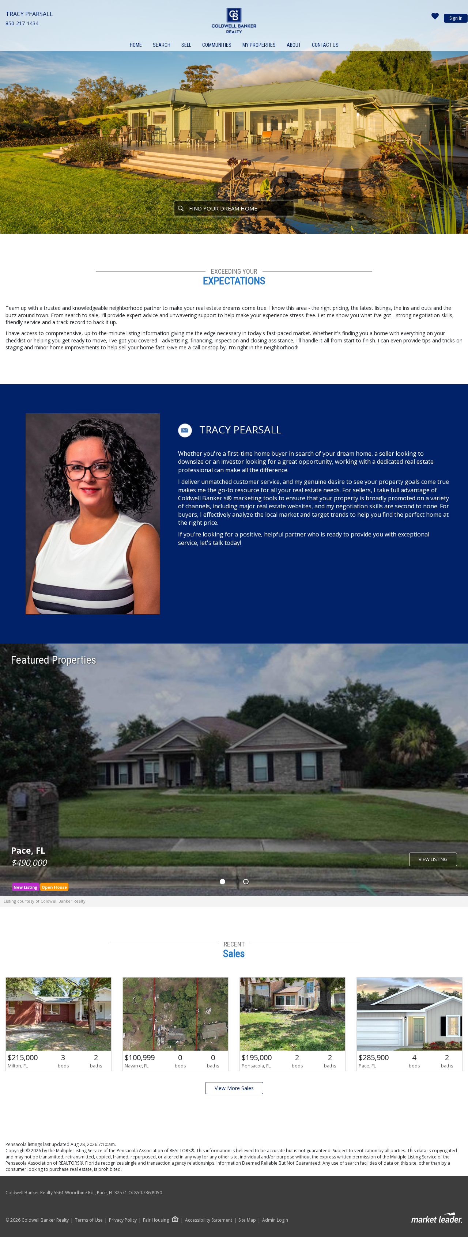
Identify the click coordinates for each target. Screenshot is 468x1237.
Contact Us (325, 45)
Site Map (247, 1220)
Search (161, 45)
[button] (185, 430)
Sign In (456, 18)
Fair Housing (156, 1220)
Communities (216, 45)
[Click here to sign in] (435, 18)
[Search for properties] (180, 208)
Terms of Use (89, 1220)
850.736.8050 (148, 1192)
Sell (186, 45)
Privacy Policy (123, 1220)
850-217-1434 (21, 23)
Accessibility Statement (208, 1220)
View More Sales (234, 1088)
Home (136, 45)
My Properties (259, 45)
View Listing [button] (433, 859)
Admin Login (275, 1220)
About (294, 45)
